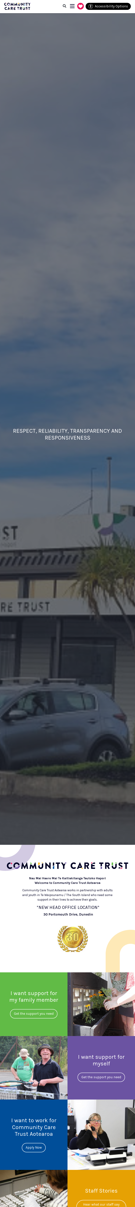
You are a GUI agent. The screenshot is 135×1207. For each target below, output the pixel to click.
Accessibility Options (111, 6)
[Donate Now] (80, 6)
